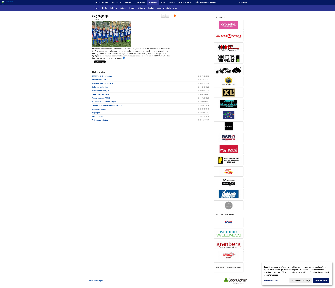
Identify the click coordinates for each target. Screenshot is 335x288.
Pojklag (140, 3)
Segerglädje (100, 16)
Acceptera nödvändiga (300, 280)
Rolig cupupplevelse (100, 87)
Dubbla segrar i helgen (100, 91)
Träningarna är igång (100, 120)
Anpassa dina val (271, 280)
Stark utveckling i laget (100, 94)
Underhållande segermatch (102, 83)
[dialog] (297, 273)
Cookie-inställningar (95, 281)
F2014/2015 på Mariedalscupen (104, 102)
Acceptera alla (321, 280)
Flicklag (152, 3)
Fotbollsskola (167, 3)
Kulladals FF (102, 3)
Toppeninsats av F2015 (101, 98)
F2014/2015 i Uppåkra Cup (102, 76)
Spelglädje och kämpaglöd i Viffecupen (107, 105)
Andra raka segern (99, 109)
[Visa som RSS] (175, 16)
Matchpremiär (97, 116)
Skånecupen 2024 (99, 80)
